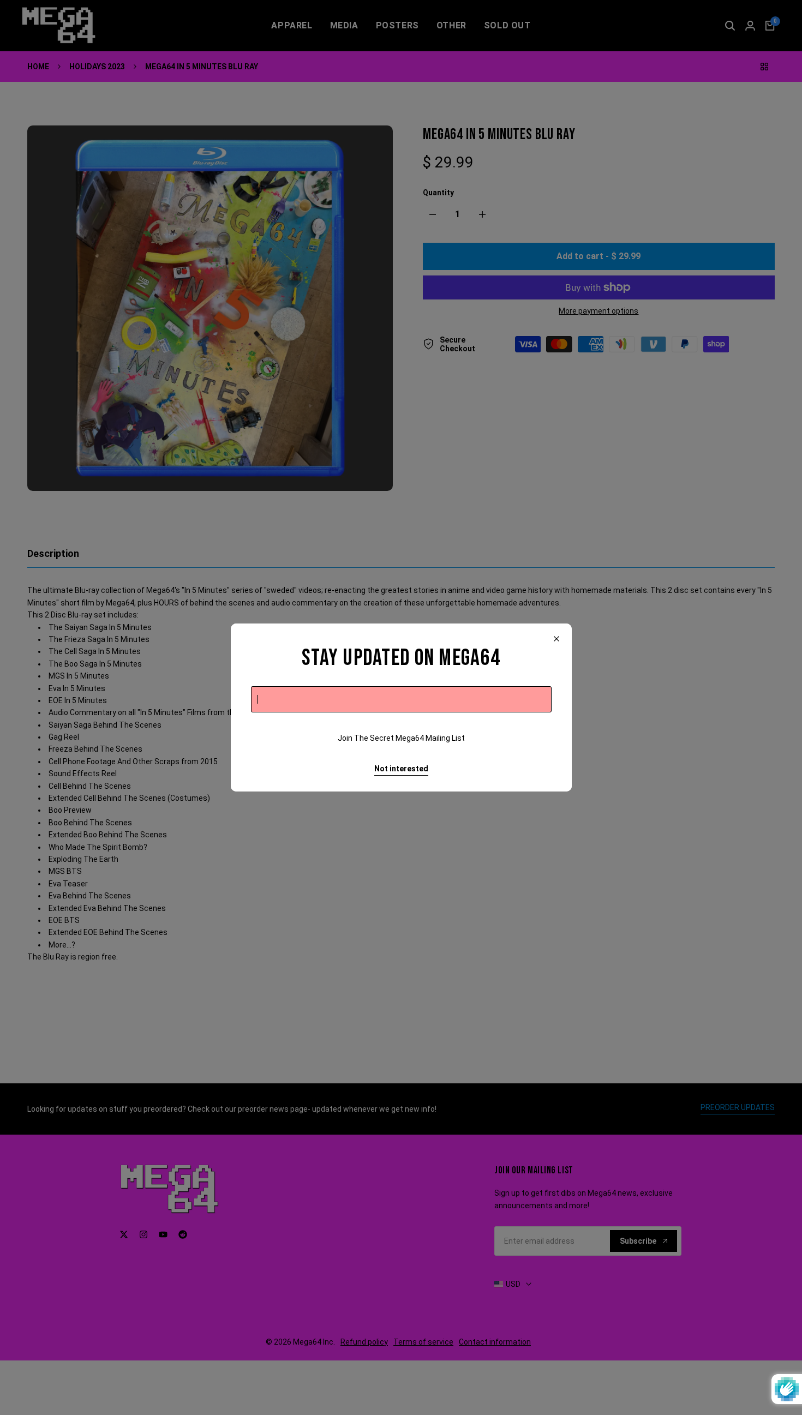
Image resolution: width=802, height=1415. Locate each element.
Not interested (401, 768)
